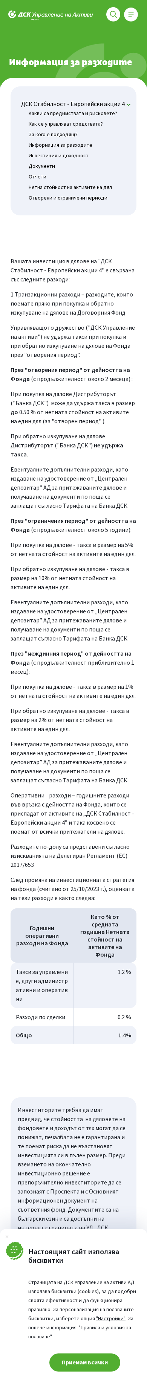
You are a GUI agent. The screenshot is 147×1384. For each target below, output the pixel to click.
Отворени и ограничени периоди (68, 197)
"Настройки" (111, 1318)
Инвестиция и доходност (59, 155)
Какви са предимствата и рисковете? (73, 113)
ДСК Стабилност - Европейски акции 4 (73, 104)
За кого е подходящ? (53, 134)
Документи (42, 166)
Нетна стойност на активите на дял (70, 187)
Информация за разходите (60, 144)
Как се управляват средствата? (66, 123)
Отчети (37, 176)
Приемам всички (85, 1362)
